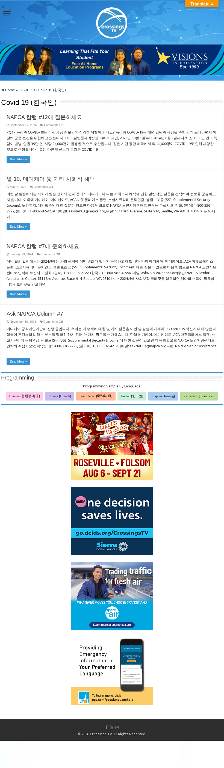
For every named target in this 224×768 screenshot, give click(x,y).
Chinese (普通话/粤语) (24, 396)
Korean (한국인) (132, 396)
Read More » (18, 159)
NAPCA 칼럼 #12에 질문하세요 (44, 117)
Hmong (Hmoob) (59, 396)
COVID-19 (27, 89)
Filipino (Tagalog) (163, 396)
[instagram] (117, 727)
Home (9, 89)
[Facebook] (106, 727)
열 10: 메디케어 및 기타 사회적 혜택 (51, 179)
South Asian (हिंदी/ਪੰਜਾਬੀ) (95, 396)
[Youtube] (111, 727)
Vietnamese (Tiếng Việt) (198, 396)
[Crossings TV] (112, 21)
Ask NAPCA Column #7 (35, 314)
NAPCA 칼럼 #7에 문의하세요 (43, 246)
